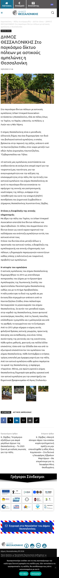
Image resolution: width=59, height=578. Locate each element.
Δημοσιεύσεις (6, 21)
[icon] (26, 547)
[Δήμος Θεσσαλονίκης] (25, 13)
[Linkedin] (17, 420)
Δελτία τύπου (38, 21)
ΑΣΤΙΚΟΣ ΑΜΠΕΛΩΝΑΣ (22, 412)
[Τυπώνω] (30, 420)
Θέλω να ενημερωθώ (22, 21)
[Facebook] (3, 420)
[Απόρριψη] (55, 567)
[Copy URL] (36, 420)
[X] (10, 420)
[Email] (23, 420)
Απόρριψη (35, 574)
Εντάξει (23, 574)
